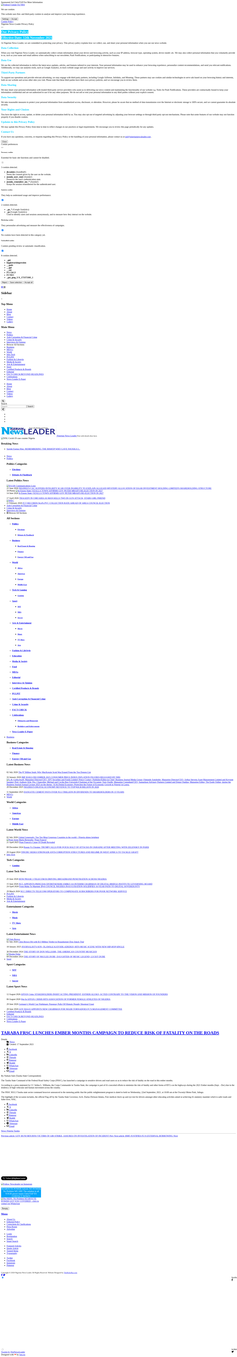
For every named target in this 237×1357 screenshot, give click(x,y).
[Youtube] (8, 421)
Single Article (12, 1248)
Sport (9, 367)
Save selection (16, 282)
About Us (11, 1219)
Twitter (10, 1258)
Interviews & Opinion (16, 342)
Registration (12, 1236)
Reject (4, 282)
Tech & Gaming (19, 590)
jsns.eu (22, 1354)
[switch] (2, 162)
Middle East (22, 585)
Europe (20, 579)
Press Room (12, 1227)
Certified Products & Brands (19, 369)
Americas (21, 574)
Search (4, 404)
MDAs (15, 672)
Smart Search (12, 1241)
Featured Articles (14, 1246)
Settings (5, 19)
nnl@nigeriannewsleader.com (138, 137)
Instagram (11, 1263)
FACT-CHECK (19, 710)
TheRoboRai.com (70, 1273)
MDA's (10, 349)
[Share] (3, 409)
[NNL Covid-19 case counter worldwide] (13, 5)
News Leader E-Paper (16, 379)
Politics (10, 335)
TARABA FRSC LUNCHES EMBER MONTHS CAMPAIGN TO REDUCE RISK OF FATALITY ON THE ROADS (110, 1032)
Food (14, 667)
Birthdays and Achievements (29, 726)
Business (10, 347)
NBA (19, 612)
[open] (2, 287)
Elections (16, 469)
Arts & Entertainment (16, 364)
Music (20, 634)
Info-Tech (11, 354)
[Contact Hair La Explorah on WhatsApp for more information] (21, 1203)
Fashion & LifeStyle (21, 650)
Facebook (11, 1260)
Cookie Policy (7, 21)
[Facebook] (8, 414)
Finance (21, 552)
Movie (20, 629)
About (9, 312)
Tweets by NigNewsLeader (13, 1352)
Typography (12, 1253)
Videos (10, 319)
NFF (19, 607)
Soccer (20, 618)
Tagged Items (12, 1251)
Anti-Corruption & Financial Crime (22, 337)
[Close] (2, 27)
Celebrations (12, 377)
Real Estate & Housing (26, 546)
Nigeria (10, 1131)
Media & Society (14, 362)
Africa (20, 568)
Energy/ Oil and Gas (25, 557)
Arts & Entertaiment (21, 623)
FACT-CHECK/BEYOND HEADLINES (25, 374)
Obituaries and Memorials (28, 721)
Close (4, 142)
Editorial (10, 372)
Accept (14, 19)
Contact (10, 317)
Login (9, 1234)
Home (9, 309)
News (9, 332)
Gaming (21, 596)
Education (17, 656)
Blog (9, 314)
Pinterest (10, 1265)
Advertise (11, 1229)
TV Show (21, 640)
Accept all (29, 282)
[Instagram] (8, 419)
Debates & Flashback (22, 475)
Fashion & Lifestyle (15, 359)
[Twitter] (8, 416)
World (9, 352)
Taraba (17, 1131)
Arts (19, 645)
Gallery (10, 322)
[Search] (3, 401)
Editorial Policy (13, 1222)
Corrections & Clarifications (19, 1224)
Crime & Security (14, 340)
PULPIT (10, 357)
